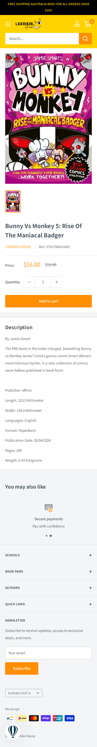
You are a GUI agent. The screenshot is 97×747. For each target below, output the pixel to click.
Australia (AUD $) (19, 693)
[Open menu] (7, 24)
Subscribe (22, 668)
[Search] (85, 38)
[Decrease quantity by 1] (29, 282)
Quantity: (12, 281)
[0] (87, 24)
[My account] (77, 24)
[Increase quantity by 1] (56, 282)
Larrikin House (18, 246)
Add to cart (48, 301)
